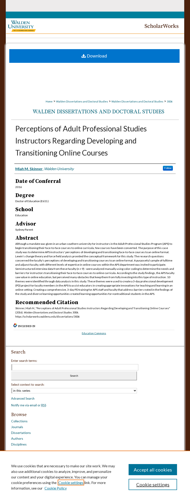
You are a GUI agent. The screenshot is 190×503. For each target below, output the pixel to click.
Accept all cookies (153, 469)
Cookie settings (70, 482)
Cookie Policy (55, 488)
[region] (95, 477)
